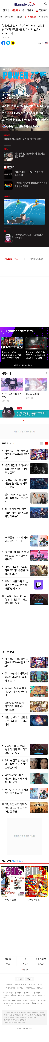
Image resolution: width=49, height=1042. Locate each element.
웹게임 (6, 10)
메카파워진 (30, 17)
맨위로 (26, 969)
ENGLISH (41, 43)
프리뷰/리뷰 (41, 959)
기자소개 (40, 988)
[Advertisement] (24, 301)
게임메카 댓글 (12, 259)
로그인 (19, 979)
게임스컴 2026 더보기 (23, 365)
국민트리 (41, 964)
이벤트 (30, 10)
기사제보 (20, 988)
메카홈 (8, 959)
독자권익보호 (30, 988)
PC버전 (29, 979)
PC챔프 (9, 17)
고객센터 (40, 984)
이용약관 (9, 984)
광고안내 (32, 984)
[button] (23, 420)
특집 (8, 964)
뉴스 (24, 959)
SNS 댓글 (36, 259)
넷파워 (19, 17)
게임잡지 (16, 10)
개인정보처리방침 (20, 984)
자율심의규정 (10, 988)
